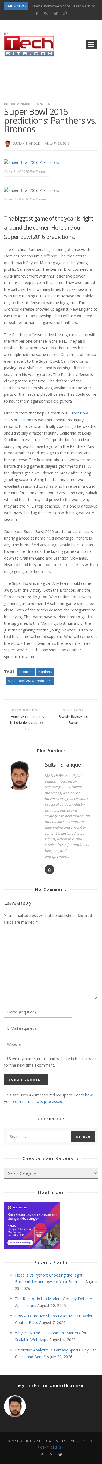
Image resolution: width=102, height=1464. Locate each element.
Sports (43, 103)
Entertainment (18, 103)
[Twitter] (55, 14)
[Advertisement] (51, 77)
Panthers (45, 671)
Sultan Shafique (26, 143)
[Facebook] (37, 14)
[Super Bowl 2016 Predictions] (31, 162)
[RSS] (46, 14)
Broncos (25, 671)
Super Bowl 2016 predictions (30, 680)
